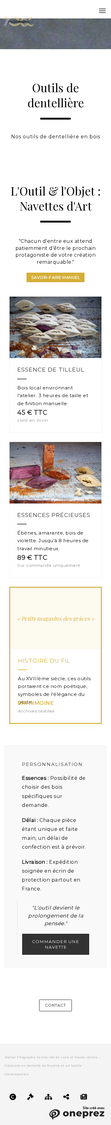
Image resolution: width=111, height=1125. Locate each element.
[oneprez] (76, 1112)
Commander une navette (55, 944)
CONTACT (55, 1005)
